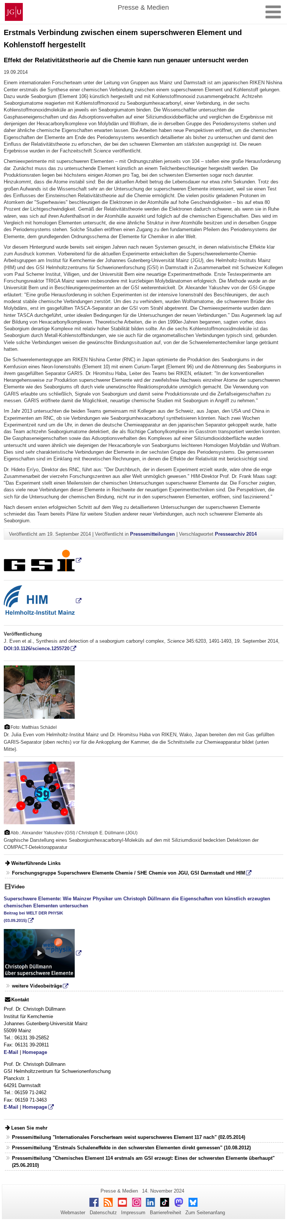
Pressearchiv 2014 (236, 534)
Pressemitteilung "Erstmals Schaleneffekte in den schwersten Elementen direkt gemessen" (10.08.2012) (131, 1147)
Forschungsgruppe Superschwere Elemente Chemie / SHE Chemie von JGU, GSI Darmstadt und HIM (128, 873)
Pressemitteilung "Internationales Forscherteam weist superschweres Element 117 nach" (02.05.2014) (128, 1137)
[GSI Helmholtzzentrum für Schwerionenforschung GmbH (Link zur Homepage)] (42, 560)
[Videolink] (42, 953)
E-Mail (11, 1052)
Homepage (34, 1052)
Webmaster (73, 1212)
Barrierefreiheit (165, 1212)
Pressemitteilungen (152, 534)
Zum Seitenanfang (205, 1212)
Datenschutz (103, 1212)
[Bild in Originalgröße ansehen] (39, 692)
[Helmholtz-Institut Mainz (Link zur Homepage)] (42, 601)
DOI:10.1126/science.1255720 (37, 648)
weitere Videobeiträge (37, 986)
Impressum (133, 1212)
